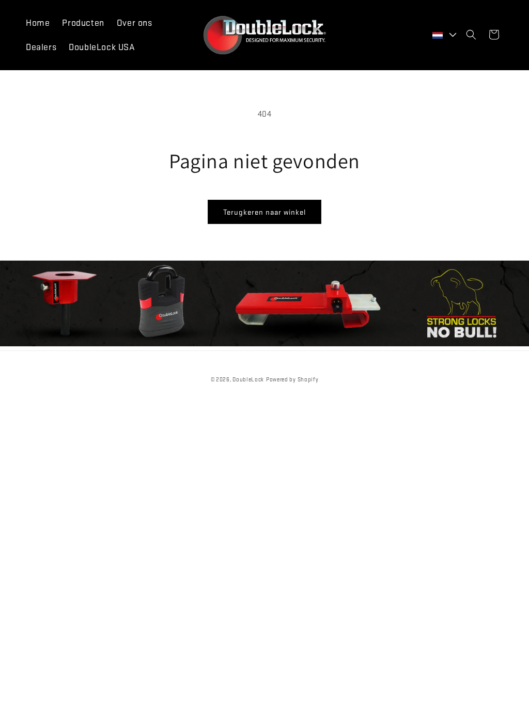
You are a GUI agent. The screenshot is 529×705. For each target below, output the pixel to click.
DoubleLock (248, 379)
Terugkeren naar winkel (264, 211)
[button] (471, 34)
